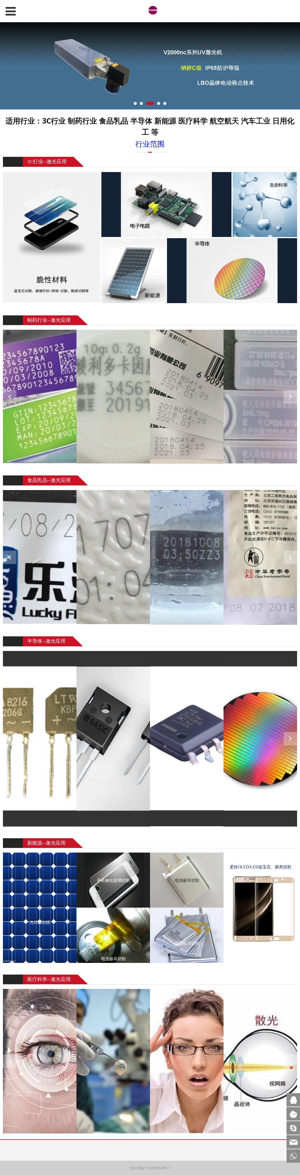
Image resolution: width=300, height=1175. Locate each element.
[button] (290, 396)
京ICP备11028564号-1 (206, 1154)
